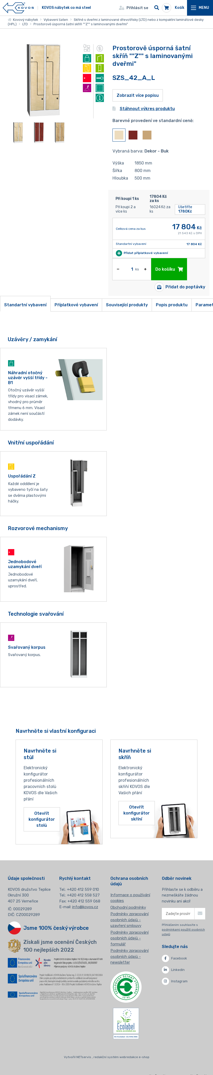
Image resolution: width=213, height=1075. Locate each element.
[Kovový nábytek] (18, 8)
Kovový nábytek (24, 20)
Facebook (179, 958)
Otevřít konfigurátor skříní (136, 813)
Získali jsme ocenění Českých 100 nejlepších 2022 (60, 946)
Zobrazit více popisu (138, 95)
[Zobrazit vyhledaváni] (156, 8)
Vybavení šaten (56, 20)
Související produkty (127, 304)
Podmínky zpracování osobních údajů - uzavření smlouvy (129, 920)
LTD (25, 24)
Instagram (179, 981)
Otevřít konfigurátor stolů (42, 819)
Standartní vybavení (25, 304)
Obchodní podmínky (128, 907)
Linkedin (178, 970)
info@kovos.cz (85, 907)
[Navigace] (200, 8)
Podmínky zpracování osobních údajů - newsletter (129, 956)
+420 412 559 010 (83, 889)
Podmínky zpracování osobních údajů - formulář (129, 938)
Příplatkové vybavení (76, 304)
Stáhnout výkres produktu (147, 108)
